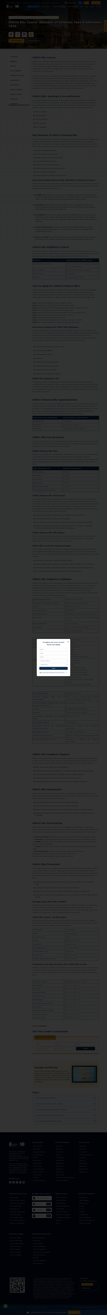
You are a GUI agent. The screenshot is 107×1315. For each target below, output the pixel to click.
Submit (53, 668)
